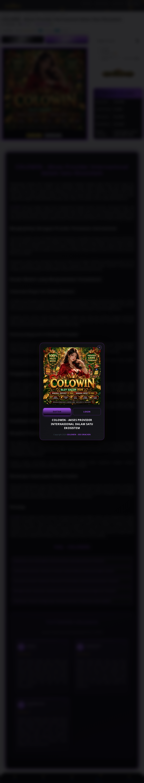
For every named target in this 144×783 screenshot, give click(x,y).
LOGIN (86, 411)
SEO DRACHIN (84, 434)
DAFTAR (57, 411)
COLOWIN (71, 434)
